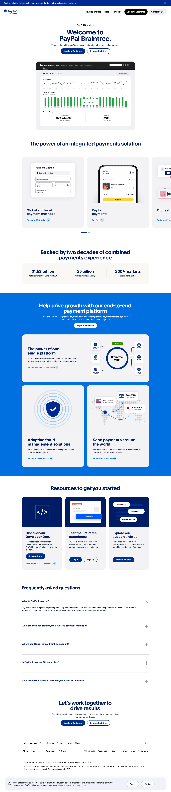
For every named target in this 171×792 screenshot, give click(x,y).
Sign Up (90, 559)
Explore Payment (41, 367)
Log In (75, 559)
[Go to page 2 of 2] (89, 232)
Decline (148, 784)
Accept (132, 784)
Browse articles (123, 559)
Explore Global (103, 458)
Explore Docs (35, 556)
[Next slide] (149, 192)
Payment (36, 220)
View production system (39, 563)
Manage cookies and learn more (72, 785)
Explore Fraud (38, 458)
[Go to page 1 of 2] (84, 232)
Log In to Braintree (73, 51)
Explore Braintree (98, 51)
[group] (53, 192)
